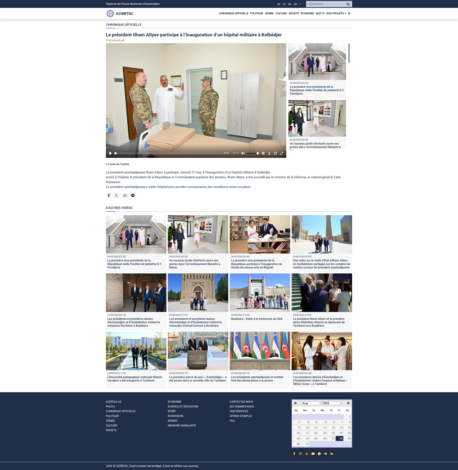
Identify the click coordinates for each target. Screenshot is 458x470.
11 (315, 427)
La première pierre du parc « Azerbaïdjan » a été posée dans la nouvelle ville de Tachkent (198, 378)
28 (341, 438)
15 (349, 427)
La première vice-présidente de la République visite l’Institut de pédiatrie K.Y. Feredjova (317, 90)
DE (295, 4)
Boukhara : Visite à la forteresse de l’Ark (256, 319)
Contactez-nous (241, 401)
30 (298, 443)
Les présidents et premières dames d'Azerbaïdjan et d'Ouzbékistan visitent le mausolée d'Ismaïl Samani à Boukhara (195, 322)
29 (349, 438)
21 (341, 432)
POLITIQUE (256, 13)
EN (289, 4)
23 (298, 438)
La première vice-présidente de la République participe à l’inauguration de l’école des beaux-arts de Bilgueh (256, 264)
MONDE (172, 420)
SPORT (172, 411)
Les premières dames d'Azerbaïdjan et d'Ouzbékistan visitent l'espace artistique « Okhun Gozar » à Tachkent (320, 380)
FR (301, 4)
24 (307, 438)
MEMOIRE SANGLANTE (182, 425)
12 (324, 427)
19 (324, 432)
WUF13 (320, 13)
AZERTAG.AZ (113, 401)
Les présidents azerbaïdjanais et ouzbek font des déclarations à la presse (257, 378)
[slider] (168, 153)
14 (341, 427)
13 (333, 427)
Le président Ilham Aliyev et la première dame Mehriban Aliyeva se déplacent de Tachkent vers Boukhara (319, 322)
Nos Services (239, 411)
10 (307, 427)
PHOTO (110, 406)
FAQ (232, 420)
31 (307, 443)
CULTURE (281, 13)
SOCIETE (294, 13)
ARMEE (269, 13)
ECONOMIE (307, 13)
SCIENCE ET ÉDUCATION (183, 406)
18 (315, 432)
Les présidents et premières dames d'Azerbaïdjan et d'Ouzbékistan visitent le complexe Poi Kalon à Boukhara (133, 322)
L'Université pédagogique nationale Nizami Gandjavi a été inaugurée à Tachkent (134, 378)
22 (349, 432)
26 (324, 438)
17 (307, 432)
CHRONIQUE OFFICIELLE (233, 13)
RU (284, 4)
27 (333, 438)
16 (298, 432)
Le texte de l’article (117, 164)
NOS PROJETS (335, 13)
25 (315, 438)
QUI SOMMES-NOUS (242, 406)
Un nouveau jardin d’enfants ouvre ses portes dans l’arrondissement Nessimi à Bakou (315, 147)
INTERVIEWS (175, 416)
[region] (319, 96)
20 (333, 432)
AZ (278, 4)
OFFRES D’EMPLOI (241, 416)
